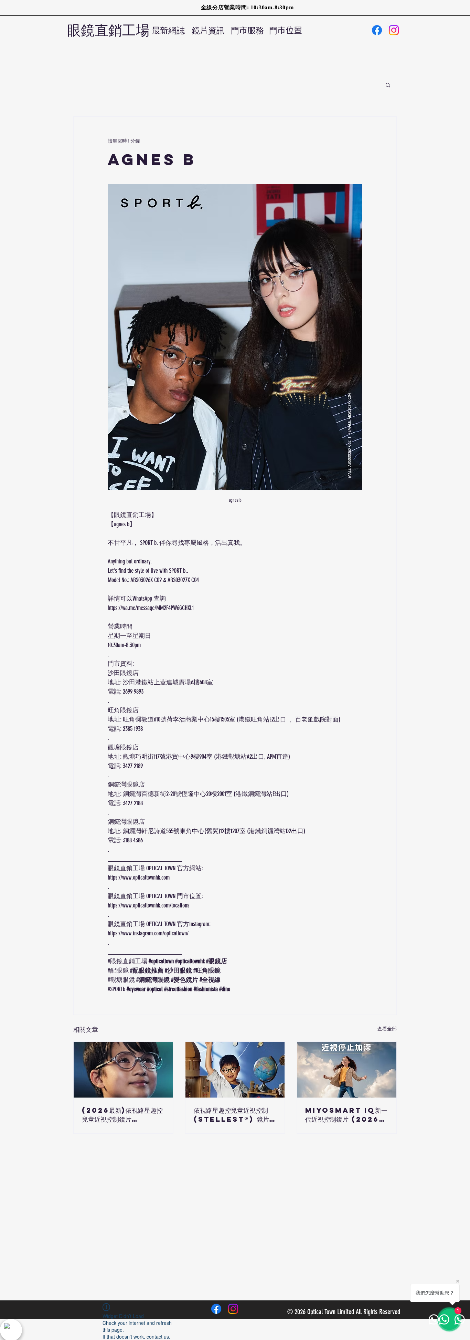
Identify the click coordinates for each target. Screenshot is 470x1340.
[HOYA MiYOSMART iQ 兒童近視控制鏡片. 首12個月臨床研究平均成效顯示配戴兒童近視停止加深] (346, 1070)
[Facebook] (377, 30)
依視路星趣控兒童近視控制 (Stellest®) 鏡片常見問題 (234, 1115)
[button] (388, 84)
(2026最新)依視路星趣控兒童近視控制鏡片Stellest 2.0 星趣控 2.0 (122, 1115)
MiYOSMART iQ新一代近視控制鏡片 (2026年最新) (346, 1115)
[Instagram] (393, 30)
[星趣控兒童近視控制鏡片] (235, 1070)
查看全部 (387, 1029)
